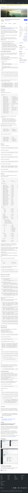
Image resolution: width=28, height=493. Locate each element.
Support (26, 23)
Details (2, 23)
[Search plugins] (8, 7)
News (1, 476)
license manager (25, 36)
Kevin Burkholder (7, 20)
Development (14, 23)
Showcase (9, 475)
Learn (15, 475)
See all (26, 49)
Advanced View (21, 42)
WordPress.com (3, 481)
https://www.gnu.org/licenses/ (12, 436)
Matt (2, 482)
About (1, 475)
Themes (9, 476)
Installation (9, 23)
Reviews (6, 23)
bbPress (2, 483)
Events (22, 476)
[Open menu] (27, 1)
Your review (20, 49)
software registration (25, 39)
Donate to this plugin (22, 62)
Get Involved (22, 475)
